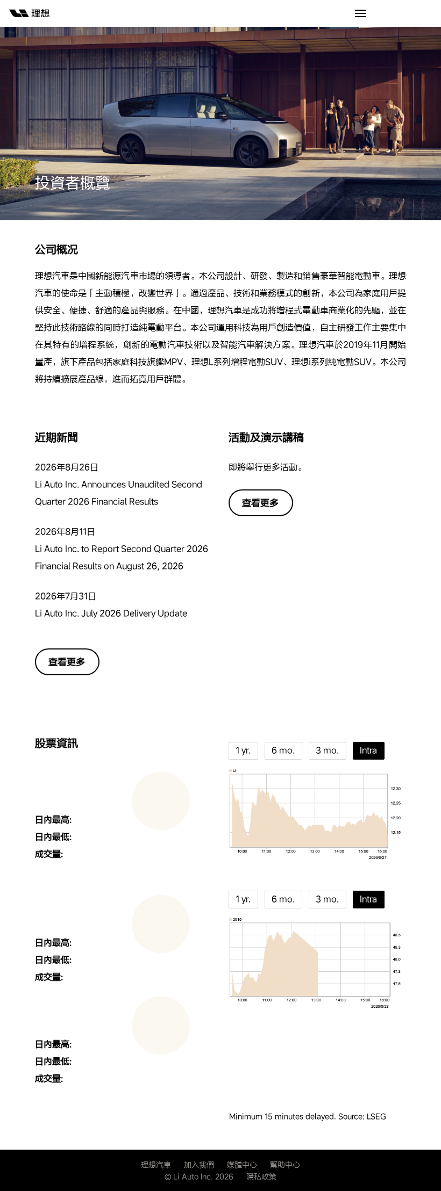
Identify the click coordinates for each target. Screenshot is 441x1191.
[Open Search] (360, 14)
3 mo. (327, 750)
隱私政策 (261, 1176)
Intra (368, 750)
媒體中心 (242, 1165)
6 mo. (283, 750)
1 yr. (243, 750)
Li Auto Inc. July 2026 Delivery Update (111, 613)
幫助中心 (285, 1165)
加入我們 (199, 1165)
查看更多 (66, 662)
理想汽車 (156, 1165)
